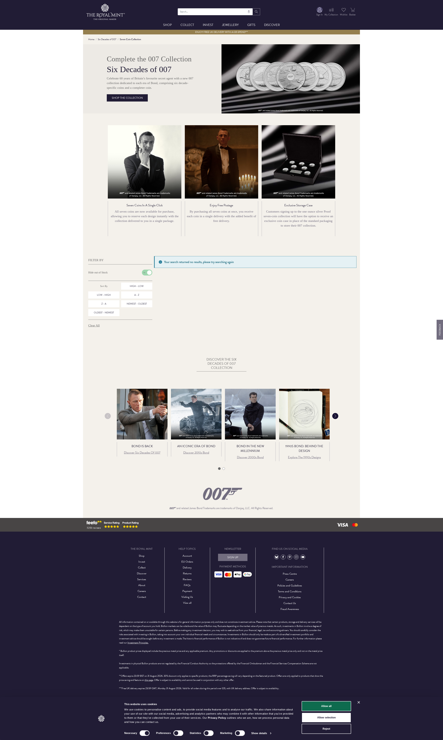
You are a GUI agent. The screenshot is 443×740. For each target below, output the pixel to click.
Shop (167, 24)
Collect (187, 24)
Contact (141, 597)
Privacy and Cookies (290, 597)
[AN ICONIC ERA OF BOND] (196, 414)
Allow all (326, 706)
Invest (208, 24)
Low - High (104, 295)
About (141, 585)
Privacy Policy (217, 717)
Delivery (187, 568)
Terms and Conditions (289, 591)
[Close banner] (359, 702)
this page (149, 680)
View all (187, 603)
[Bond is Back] (142, 414)
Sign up (232, 557)
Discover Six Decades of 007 (142, 452)
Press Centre (290, 574)
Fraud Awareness (290, 609)
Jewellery (230, 24)
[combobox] (215, 11)
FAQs (187, 585)
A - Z (136, 295)
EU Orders (187, 562)
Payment (187, 591)
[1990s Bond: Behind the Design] (304, 414)
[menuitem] (319, 11)
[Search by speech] (248, 11)
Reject (326, 728)
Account (187, 556)
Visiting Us (187, 597)
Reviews (187, 579)
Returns (187, 573)
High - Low (137, 286)
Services (141, 579)
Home (91, 39)
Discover (272, 24)
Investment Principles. (138, 643)
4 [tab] (223, 469)
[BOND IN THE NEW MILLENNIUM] (250, 414)
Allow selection (326, 717)
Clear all (94, 325)
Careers (142, 591)
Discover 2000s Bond (250, 457)
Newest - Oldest (137, 304)
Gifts (251, 24)
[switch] (178, 733)
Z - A (103, 304)
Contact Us (289, 603)
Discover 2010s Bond (196, 452)
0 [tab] (219, 469)
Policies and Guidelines (289, 585)
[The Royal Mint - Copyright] (106, 11)
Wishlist (343, 14)
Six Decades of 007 (107, 39)
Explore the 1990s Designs (304, 457)
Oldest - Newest (104, 312)
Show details (259, 733)
